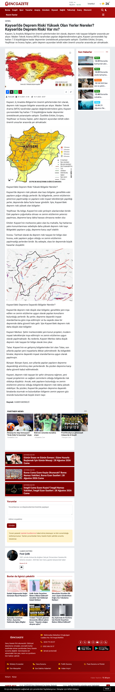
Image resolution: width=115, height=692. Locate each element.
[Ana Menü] (102, 14)
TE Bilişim (106, 678)
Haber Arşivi (66, 668)
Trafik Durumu (66, 664)
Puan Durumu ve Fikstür (96, 664)
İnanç (79, 10)
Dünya (97, 102)
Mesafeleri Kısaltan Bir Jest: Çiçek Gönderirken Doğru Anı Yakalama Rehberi (61, 596)
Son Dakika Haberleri (43, 668)
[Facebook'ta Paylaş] (7, 92)
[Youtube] (97, 642)
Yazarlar (28, 10)
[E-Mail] (21, 567)
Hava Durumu (41, 664)
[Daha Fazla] (20, 92)
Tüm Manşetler (15, 668)
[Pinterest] (89, 642)
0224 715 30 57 (49, 642)
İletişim (8, 677)
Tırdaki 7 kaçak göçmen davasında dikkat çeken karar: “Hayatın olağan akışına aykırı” (39, 621)
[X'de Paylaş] (11, 92)
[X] (85, 642)
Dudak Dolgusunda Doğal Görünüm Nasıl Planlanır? (17, 594)
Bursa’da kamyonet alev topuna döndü (101, 62)
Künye (14, 677)
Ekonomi (88, 10)
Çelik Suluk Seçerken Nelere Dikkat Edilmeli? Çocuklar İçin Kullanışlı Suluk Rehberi (38, 596)
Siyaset (54, 10)
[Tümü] (107, 52)
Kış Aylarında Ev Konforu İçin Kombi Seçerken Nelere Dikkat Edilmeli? (62, 620)
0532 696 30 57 (48, 646)
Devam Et (23, 563)
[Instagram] (93, 642)
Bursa (7, 10)
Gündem (46, 10)
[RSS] (105, 642)
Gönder (12, 525)
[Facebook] (81, 642)
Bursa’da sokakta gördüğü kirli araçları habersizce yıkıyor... (101, 96)
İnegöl (15, 10)
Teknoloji (71, 10)
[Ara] (102, 10)
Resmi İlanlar (11, 15)
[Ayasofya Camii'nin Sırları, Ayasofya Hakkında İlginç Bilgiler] (17, 610)
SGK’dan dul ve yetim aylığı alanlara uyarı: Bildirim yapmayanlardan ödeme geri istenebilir (101, 85)
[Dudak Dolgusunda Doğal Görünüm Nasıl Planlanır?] (17, 586)
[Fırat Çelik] (12, 555)
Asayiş (37, 10)
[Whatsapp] (101, 642)
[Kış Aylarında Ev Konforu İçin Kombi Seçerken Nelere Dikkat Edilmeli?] (62, 610)
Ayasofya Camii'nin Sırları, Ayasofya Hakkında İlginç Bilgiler (16, 620)
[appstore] (84, 648)
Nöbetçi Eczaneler (16, 664)
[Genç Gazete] (17, 3)
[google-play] (102, 648)
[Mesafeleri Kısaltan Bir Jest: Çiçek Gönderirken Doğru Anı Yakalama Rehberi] (62, 586)
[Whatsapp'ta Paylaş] (16, 92)
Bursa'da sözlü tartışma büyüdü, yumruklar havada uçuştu (101, 73)
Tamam (107, 689)
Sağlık (62, 10)
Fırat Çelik (11, 97)
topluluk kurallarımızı (29, 533)
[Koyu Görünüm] (105, 10)
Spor (21, 10)
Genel (8, 21)
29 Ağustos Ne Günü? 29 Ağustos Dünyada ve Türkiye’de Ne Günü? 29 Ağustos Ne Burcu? (100, 107)
